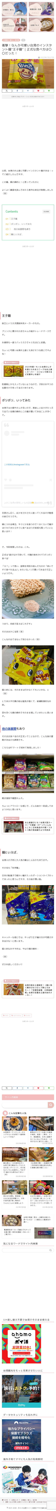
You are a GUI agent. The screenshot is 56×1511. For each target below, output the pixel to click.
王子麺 (14, 218)
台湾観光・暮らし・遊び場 (11, 40)
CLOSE (46, 211)
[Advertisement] (28, 137)
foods (6, 1015)
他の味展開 (19, 229)
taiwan (27, 1015)
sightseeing (17, 1015)
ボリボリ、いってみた (21, 224)
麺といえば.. (17, 234)
